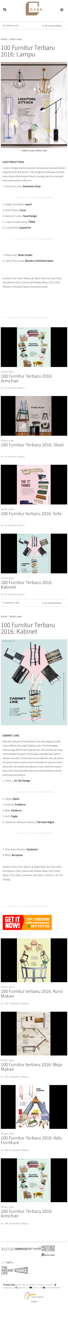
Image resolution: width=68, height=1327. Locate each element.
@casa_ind (37, 1287)
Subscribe (20, 1285)
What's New (7, 372)
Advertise (31, 1285)
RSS (50, 1285)
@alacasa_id (23, 1287)
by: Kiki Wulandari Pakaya (52, 26)
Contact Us (42, 1285)
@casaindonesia (52, 1287)
